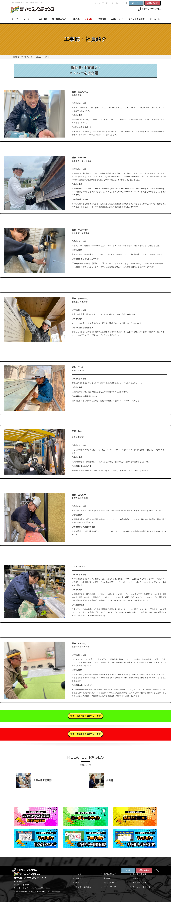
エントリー (136, 3)
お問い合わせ (152, 3)
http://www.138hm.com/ (40, 888)
